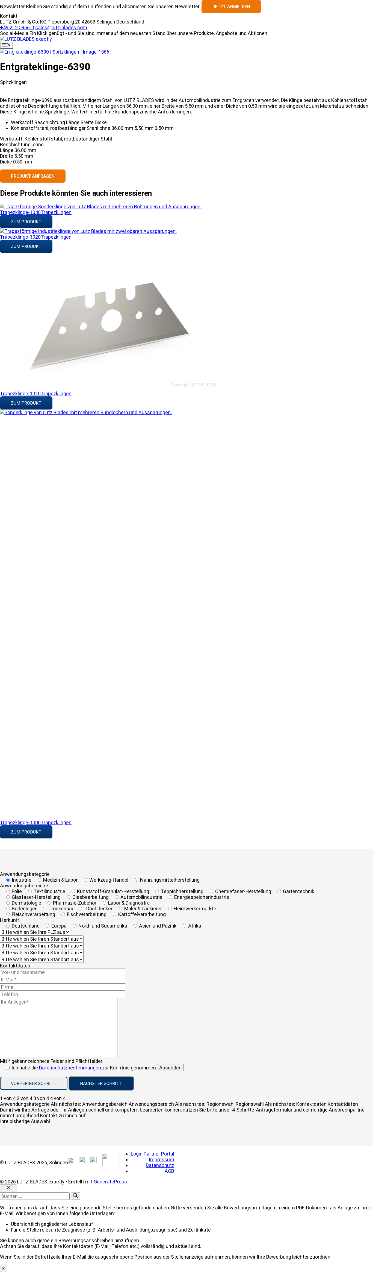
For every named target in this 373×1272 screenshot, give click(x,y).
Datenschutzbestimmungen (70, 1068)
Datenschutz (160, 1165)
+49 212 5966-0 (17, 27)
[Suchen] (75, 1196)
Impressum (161, 1159)
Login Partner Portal (152, 1154)
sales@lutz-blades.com (61, 27)
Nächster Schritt (101, 1083)
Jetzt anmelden (231, 6)
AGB (169, 1171)
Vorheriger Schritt (34, 1083)
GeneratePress (110, 1182)
